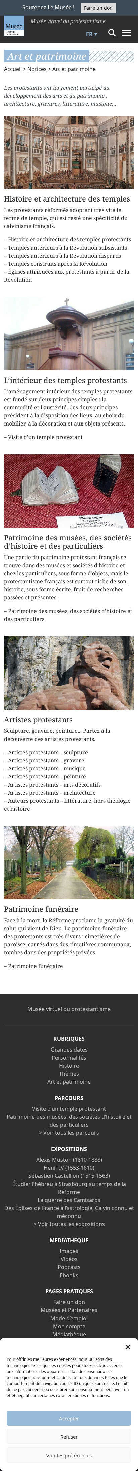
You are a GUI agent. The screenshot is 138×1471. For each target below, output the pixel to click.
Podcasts (69, 1267)
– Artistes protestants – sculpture (46, 752)
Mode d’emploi (69, 1318)
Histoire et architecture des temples (67, 199)
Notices (37, 69)
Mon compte (69, 1326)
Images (69, 1251)
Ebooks (69, 1275)
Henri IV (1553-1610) (69, 1167)
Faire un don (98, 8)
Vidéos (69, 1259)
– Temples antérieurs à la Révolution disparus (62, 255)
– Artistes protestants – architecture (50, 792)
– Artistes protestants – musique (45, 768)
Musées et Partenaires (69, 1310)
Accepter (69, 1418)
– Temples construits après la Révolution (55, 263)
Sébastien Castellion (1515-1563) (69, 1175)
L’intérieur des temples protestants (65, 380)
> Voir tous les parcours (69, 1132)
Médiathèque (69, 1334)
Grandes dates (69, 1049)
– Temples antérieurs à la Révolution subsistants (65, 247)
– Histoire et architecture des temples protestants (67, 239)
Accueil (13, 69)
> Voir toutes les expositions (69, 1224)
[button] (128, 1346)
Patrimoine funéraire (41, 909)
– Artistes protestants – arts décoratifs (52, 784)
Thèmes (69, 1073)
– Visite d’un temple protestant (43, 437)
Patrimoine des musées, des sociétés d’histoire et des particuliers (68, 542)
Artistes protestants (38, 719)
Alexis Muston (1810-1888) (69, 1159)
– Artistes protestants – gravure (44, 760)
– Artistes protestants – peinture (45, 776)
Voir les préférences (69, 1455)
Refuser (69, 1436)
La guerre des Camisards (69, 1200)
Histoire (69, 1065)
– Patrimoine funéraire (33, 966)
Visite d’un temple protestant (69, 1108)
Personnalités (69, 1057)
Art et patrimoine (69, 1081)
